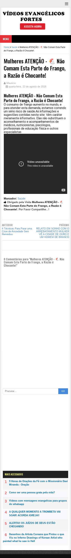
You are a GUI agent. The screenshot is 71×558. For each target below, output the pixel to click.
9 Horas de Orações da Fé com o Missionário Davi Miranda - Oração (38, 483)
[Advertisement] (35, 369)
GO (63, 391)
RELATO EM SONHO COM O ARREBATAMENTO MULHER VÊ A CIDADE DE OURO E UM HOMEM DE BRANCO (52, 233)
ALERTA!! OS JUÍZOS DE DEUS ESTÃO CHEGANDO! (32, 525)
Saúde (21, 198)
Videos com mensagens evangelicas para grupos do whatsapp (38, 502)
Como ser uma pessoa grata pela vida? (32, 492)
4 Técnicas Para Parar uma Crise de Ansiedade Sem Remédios (17, 231)
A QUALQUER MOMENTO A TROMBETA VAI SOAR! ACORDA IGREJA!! (35, 513)
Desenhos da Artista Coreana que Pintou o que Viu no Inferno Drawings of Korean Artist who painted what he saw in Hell (33, 538)
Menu (6, 39)
